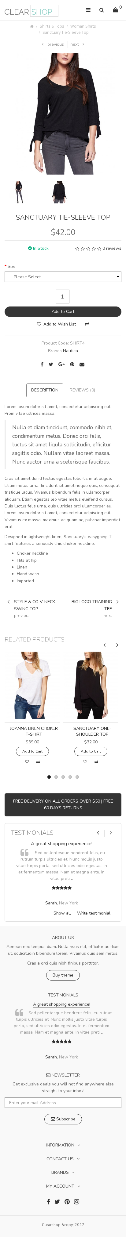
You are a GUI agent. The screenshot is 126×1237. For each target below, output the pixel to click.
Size (12, 266)
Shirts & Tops (52, 26)
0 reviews (111, 248)
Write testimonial (93, 913)
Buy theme (63, 975)
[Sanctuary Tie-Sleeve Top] (65, 113)
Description (44, 390)
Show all (62, 913)
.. (77, 878)
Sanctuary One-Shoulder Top (92, 732)
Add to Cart (63, 311)
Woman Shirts (83, 26)
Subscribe (65, 1119)
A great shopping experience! (67, 843)
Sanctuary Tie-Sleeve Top (66, 32)
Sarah (56, 903)
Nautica (70, 351)
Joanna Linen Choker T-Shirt (34, 732)
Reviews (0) (82, 390)
